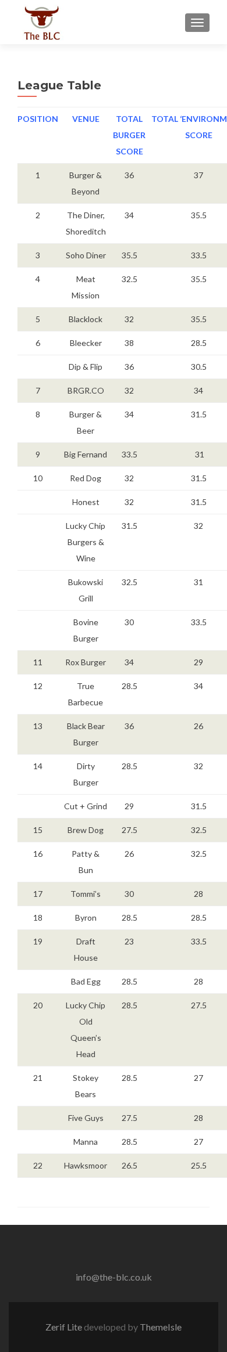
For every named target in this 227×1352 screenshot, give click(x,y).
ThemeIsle (161, 1326)
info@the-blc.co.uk (114, 1276)
